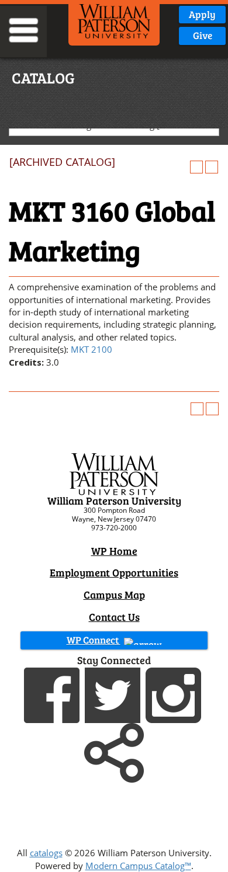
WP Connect (93, 640)
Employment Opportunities (114, 572)
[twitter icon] (114, 694)
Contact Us (114, 617)
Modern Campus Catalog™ (138, 865)
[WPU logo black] (114, 20)
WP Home (114, 551)
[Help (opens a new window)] (211, 167)
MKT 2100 (91, 349)
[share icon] (114, 752)
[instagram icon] (175, 694)
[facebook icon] (53, 694)
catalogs (46, 853)
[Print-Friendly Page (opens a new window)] (196, 167)
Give (202, 35)
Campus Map (114, 595)
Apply (202, 14)
